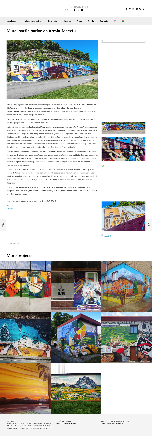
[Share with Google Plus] (14, 245)
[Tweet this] (11, 245)
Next (91, 71)
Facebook (58, 426)
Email (103, 426)
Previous (13, 71)
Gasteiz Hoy (119, 426)
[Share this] (8, 245)
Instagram (72, 426)
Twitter (65, 426)
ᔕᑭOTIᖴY (11, 210)
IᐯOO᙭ (10, 207)
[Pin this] (18, 245)
